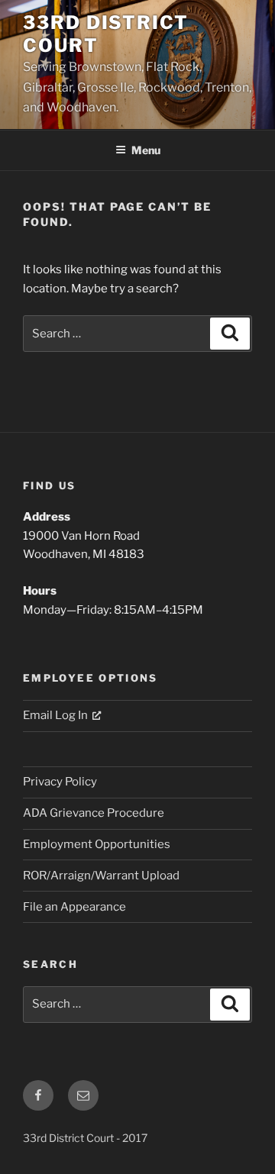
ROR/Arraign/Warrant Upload (101, 875)
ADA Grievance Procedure (93, 813)
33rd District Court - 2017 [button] (85, 1137)
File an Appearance (74, 907)
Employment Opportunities (96, 844)
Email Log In (55, 715)
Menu (145, 150)
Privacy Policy (60, 782)
